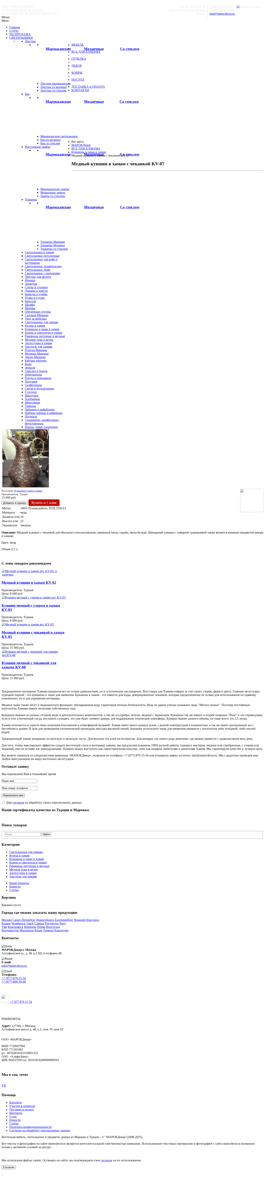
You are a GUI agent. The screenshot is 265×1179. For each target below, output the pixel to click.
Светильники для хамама (26, 852)
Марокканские (58, 49)
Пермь (41, 927)
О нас (13, 1116)
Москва (7, 920)
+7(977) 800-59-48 (221, 10)
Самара (39, 923)
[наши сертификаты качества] (132, 817)
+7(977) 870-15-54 (221, 6)
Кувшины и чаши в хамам (26, 859)
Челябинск (18, 923)
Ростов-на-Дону (55, 923)
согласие (18, 802)
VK (4, 1085)
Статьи (14, 890)
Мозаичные (94, 49)
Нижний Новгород (86, 920)
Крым (38, 930)
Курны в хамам (19, 855)
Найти (46, 834)
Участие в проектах (22, 1106)
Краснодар (61, 930)
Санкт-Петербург (23, 920)
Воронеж (30, 927)
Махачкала (27, 930)
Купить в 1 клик (44, 503)
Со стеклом (129, 49)
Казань (6, 923)
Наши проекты (19, 883)
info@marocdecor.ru (222, 13)
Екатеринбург (64, 920)
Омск (30, 923)
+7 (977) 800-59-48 (14, 981)
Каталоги (15, 1102)
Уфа (4, 927)
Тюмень (48, 930)
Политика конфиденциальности (30, 1127)
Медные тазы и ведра (23, 869)
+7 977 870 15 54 (20, 1001)
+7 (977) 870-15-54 (14, 978)
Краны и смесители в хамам (28, 862)
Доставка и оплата (21, 1109)
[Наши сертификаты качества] (131, 817)
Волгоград (53, 927)
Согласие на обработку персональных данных (39, 1130)
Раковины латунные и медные (29, 866)
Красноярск (15, 927)
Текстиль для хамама (23, 876)
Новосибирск (45, 920)
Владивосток (10, 930)
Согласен (8, 1167)
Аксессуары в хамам (22, 873)
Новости (15, 886)
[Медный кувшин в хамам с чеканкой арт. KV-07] (25, 486)
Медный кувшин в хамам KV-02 (29, 582)
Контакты (15, 1113)
